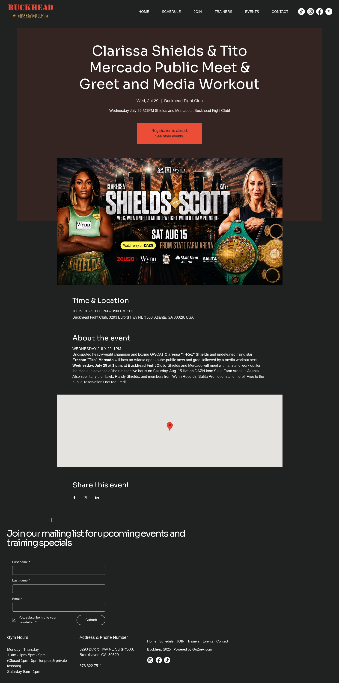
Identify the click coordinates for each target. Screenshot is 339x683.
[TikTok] (301, 11)
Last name (21, 580)
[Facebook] (319, 11)
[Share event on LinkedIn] (97, 497)
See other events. (169, 136)
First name (21, 562)
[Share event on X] (86, 497)
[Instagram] (310, 11)
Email (17, 599)
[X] (328, 11)
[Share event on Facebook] (74, 497)
